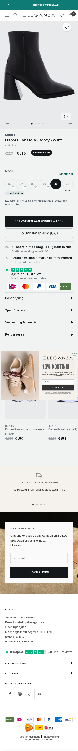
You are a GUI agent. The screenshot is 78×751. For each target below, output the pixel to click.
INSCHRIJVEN (58, 388)
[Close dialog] (74, 353)
